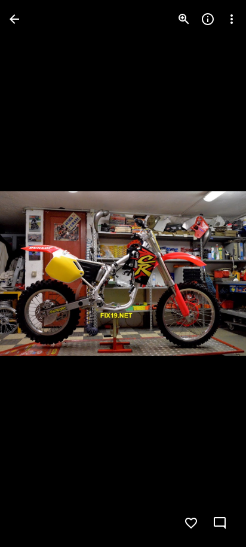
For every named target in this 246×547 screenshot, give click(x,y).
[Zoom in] (184, 19)
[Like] (191, 523)
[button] (33, 274)
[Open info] (208, 19)
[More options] (232, 19)
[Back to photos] (14, 19)
